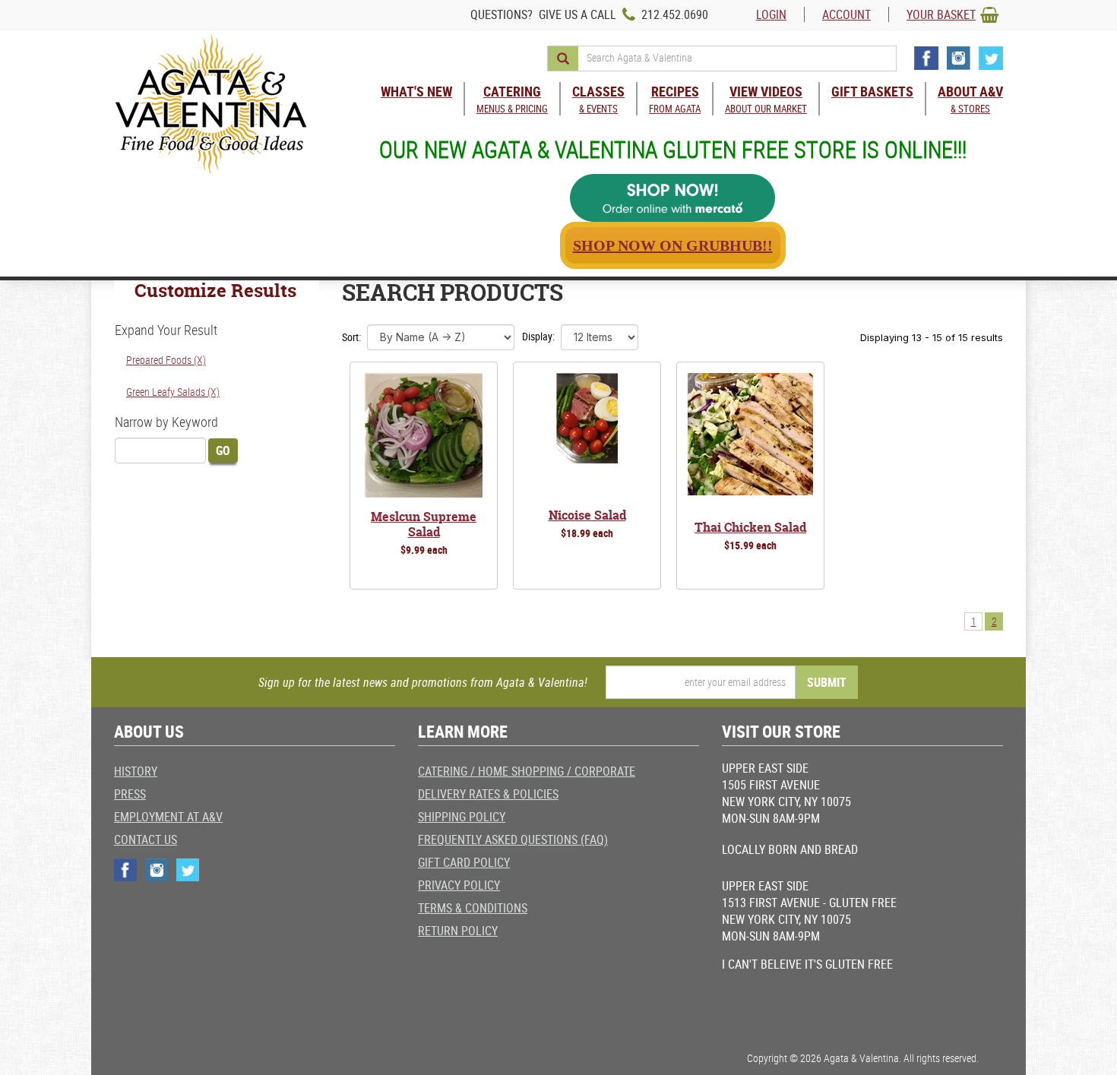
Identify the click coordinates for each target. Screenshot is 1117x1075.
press (130, 794)
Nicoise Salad (587, 515)
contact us (145, 839)
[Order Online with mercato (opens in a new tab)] (672, 198)
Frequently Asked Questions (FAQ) (513, 839)
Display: (538, 336)
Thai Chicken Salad (750, 527)
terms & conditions (472, 908)
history (135, 771)
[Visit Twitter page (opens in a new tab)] (991, 58)
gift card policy (464, 862)
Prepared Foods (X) (166, 360)
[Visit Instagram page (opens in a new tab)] (958, 58)
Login (771, 14)
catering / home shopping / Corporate (526, 771)
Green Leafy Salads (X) (173, 391)
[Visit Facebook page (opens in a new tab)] (926, 58)
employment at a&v (168, 816)
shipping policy (461, 816)
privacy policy (459, 885)
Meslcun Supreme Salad (423, 524)
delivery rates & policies (488, 794)
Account (846, 14)
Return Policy (458, 930)
